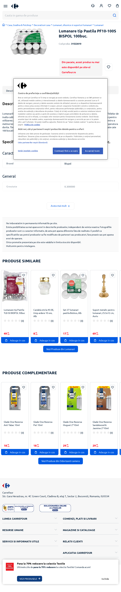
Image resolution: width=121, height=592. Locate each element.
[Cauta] (114, 15)
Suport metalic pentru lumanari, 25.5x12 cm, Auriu (104, 312)
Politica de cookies (32, 124)
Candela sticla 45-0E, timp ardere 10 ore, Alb (43, 312)
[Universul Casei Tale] (16, 6)
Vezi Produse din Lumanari (60, 349)
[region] (60, 119)
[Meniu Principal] (5, 6)
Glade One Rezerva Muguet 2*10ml (72, 423)
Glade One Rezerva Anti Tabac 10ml (13, 423)
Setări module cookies (28, 150)
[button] (117, 6)
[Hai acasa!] (3, 25)
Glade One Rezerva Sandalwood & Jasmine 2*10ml (102, 425)
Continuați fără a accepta (66, 151)
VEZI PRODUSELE (28, 578)
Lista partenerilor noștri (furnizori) (32, 142)
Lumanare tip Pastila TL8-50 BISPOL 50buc (14, 311)
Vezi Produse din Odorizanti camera (60, 460)
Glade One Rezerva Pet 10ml (42, 423)
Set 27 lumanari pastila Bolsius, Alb (72, 311)
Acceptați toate (92, 151)
